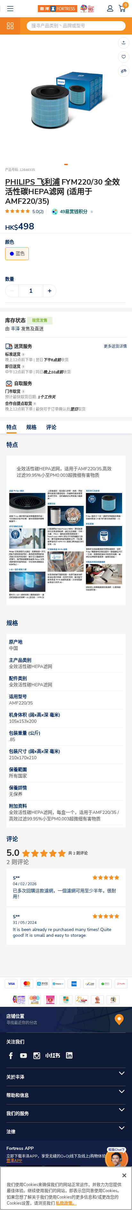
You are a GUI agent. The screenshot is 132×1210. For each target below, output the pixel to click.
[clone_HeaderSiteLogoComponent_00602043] (66, 8)
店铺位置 (15, 1016)
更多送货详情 (115, 346)
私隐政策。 (66, 1203)
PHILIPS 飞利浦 (32, 182)
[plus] (49, 291)
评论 (51, 427)
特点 (11, 427)
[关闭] (124, 1175)
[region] (66, 1188)
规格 (31, 427)
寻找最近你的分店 (21, 1022)
